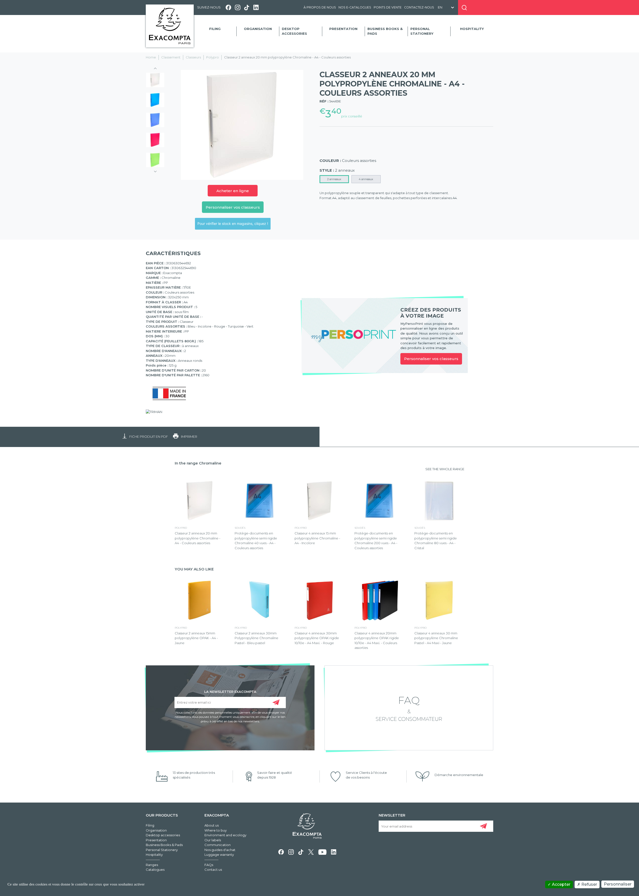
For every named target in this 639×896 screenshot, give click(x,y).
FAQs (208, 865)
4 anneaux (366, 179)
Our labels (212, 840)
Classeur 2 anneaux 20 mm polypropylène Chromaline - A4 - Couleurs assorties (197, 538)
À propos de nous (320, 7)
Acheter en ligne (232, 190)
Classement (170, 57)
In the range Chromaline (198, 463)
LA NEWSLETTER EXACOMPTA (230, 691)
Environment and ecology (225, 835)
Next (155, 170)
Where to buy (215, 830)
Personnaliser (618, 884)
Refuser (588, 884)
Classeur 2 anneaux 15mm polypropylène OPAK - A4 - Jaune (196, 638)
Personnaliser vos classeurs (233, 207)
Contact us (213, 870)
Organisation (258, 29)
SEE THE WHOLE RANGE (444, 469)
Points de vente (388, 7)
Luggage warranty (219, 855)
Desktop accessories (294, 31)
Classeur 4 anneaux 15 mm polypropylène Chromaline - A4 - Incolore (317, 538)
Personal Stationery (421, 31)
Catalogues (155, 870)
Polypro (212, 57)
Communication (217, 845)
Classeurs (193, 57)
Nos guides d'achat (219, 850)
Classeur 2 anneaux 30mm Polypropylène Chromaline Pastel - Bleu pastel (256, 638)
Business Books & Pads (385, 31)
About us (211, 825)
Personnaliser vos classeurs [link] (431, 358)
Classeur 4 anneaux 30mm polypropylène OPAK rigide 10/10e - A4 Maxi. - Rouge (317, 638)
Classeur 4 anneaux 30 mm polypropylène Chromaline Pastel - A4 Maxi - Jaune (436, 638)
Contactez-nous (419, 7)
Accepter (560, 884)
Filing (215, 29)
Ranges (152, 865)
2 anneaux (334, 179)
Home (151, 57)
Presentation (343, 29)
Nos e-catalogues (354, 7)
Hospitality (472, 29)
